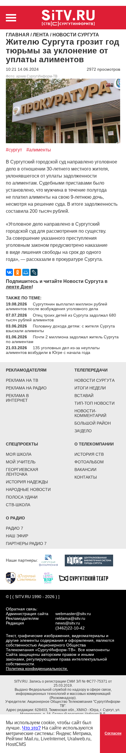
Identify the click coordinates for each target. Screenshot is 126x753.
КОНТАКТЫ (85, 477)
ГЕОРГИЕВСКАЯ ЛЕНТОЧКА (22, 472)
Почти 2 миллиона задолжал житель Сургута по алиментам (62, 339)
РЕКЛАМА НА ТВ (22, 380)
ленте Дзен (19, 286)
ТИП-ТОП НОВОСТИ (94, 403)
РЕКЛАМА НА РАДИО (26, 388)
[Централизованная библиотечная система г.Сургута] (92, 560)
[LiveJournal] (34, 272)
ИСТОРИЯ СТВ (89, 454)
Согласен (113, 733)
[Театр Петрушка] (51, 577)
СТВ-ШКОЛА (18, 504)
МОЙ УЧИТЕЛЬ (20, 462)
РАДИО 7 (14, 528)
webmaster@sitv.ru (73, 613)
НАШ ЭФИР (17, 535)
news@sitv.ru (67, 623)
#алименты (38, 149)
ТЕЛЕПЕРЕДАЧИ (91, 370)
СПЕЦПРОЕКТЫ (22, 444)
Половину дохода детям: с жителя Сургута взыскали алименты (60, 328)
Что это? (31, 727)
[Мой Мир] (25, 272)
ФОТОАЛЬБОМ (89, 462)
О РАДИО (15, 518)
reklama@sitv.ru (70, 618)
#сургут (14, 149)
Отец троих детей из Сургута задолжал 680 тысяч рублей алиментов (61, 317)
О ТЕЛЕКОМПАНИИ (94, 444)
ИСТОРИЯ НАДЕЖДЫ (27, 482)
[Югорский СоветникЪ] (24, 577)
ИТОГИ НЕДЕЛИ (90, 388)
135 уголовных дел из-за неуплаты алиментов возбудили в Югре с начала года (53, 350)
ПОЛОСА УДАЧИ (22, 497)
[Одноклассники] (17, 272)
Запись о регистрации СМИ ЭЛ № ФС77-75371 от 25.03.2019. (70, 683)
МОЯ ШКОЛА (18, 454)
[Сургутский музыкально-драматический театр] (86, 577)
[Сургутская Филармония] (51, 560)
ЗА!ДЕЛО (83, 430)
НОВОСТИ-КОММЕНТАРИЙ (90, 413)
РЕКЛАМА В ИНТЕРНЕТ (17, 398)
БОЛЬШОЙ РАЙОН (92, 423)
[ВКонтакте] (9, 272)
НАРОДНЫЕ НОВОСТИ (28, 489)
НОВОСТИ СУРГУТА (94, 380)
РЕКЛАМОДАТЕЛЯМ (26, 370)
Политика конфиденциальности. (37, 668)
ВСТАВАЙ (83, 395)
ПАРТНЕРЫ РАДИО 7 (26, 543)
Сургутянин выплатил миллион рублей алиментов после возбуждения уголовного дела (56, 306)
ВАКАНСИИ (85, 469)
